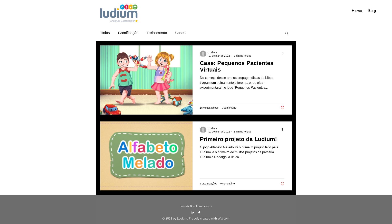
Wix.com (223, 218)
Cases (180, 33)
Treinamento (157, 33)
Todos (105, 33)
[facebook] (199, 213)
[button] (287, 33)
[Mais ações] (283, 53)
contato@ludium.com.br (196, 206)
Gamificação (128, 33)
